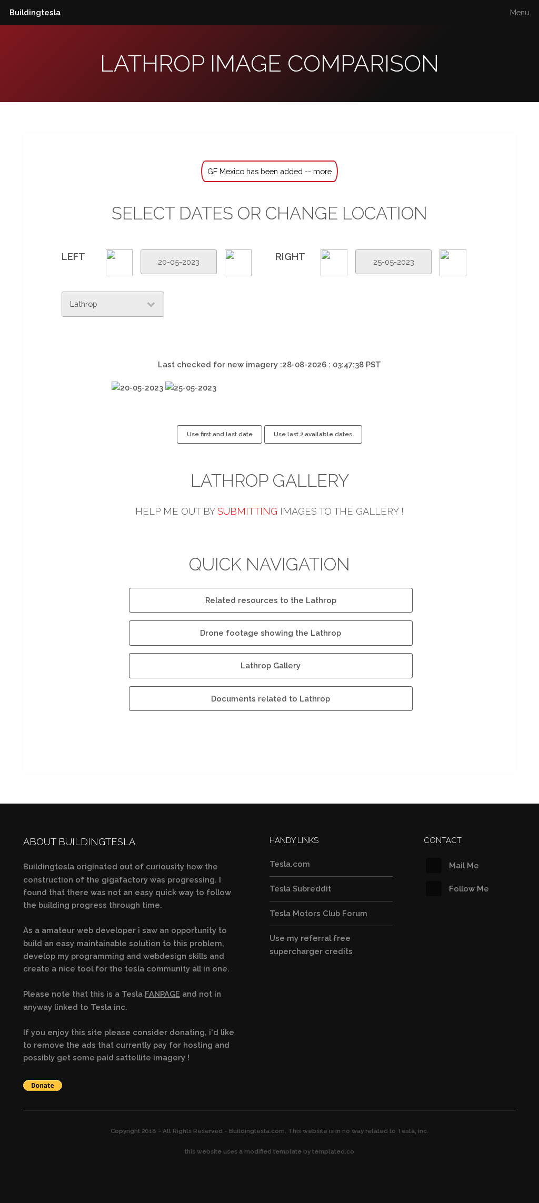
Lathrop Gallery (271, 665)
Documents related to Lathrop (270, 698)
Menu (520, 12)
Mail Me (464, 865)
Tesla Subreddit (300, 888)
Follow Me (469, 888)
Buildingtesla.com (257, 1131)
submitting (247, 511)
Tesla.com (290, 863)
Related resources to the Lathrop (270, 600)
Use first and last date (220, 434)
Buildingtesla (35, 12)
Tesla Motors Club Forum (318, 913)
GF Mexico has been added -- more (269, 171)
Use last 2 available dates (313, 434)
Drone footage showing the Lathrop (270, 632)
